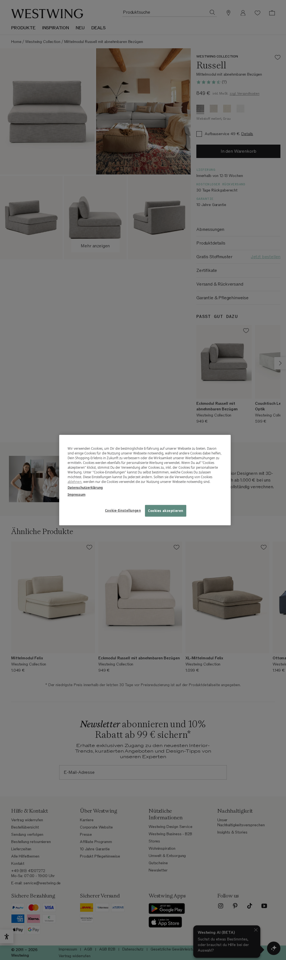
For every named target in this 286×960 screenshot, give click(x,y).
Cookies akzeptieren (165, 511)
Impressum (76, 494)
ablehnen (75, 482)
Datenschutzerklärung (85, 487)
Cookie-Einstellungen (123, 510)
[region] (145, 480)
